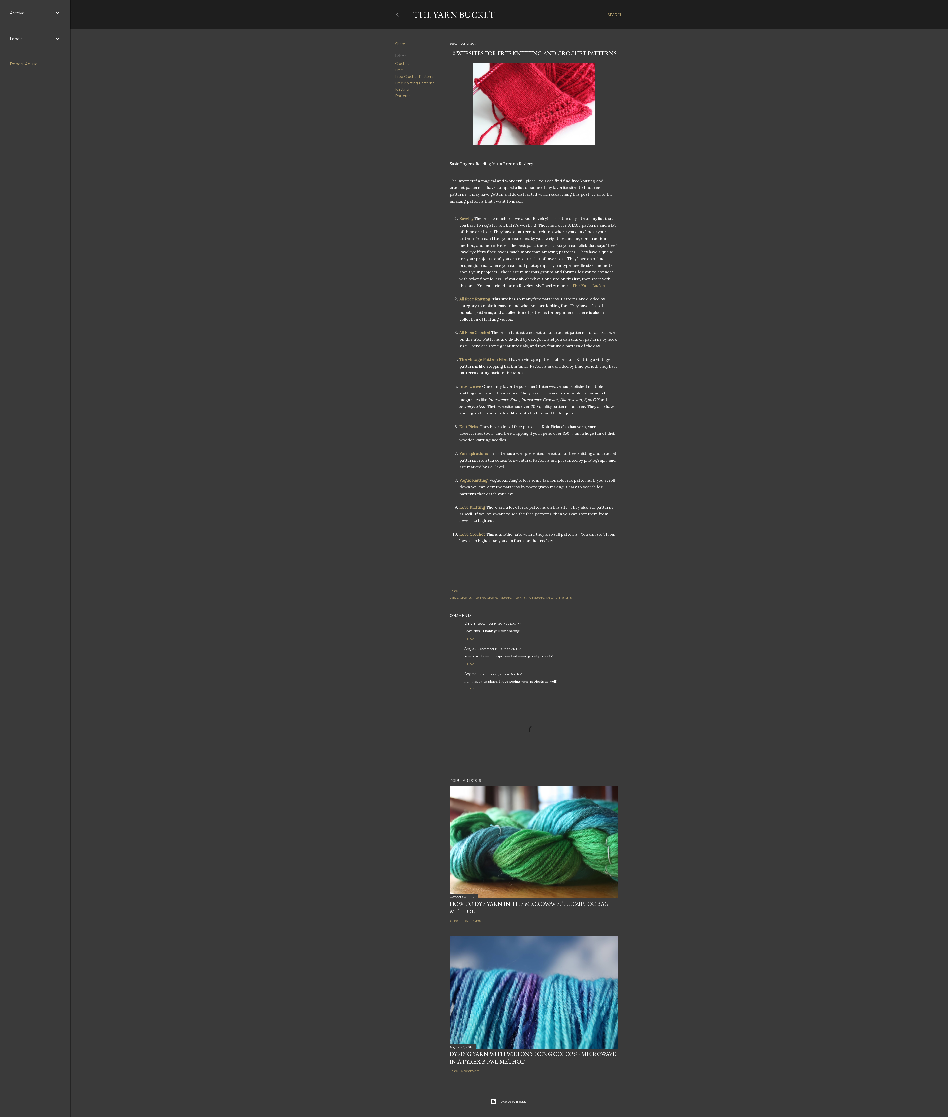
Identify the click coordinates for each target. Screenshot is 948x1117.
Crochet (402, 64)
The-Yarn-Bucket (589, 285)
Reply (469, 638)
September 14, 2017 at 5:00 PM (499, 623)
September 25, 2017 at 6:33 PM (500, 674)
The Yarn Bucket (454, 15)
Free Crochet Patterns (414, 76)
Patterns (402, 96)
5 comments (470, 1071)
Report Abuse (24, 64)
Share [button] (400, 44)
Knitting (402, 89)
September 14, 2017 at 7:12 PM (499, 649)
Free (399, 70)
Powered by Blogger (513, 1101)
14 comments (471, 920)
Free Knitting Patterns (414, 83)
